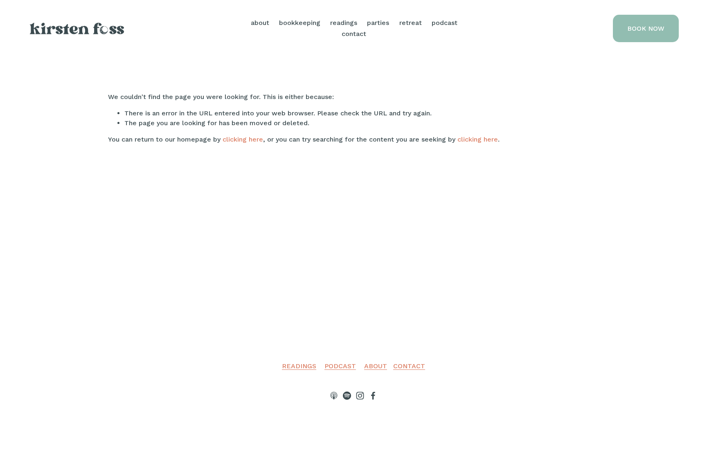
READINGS (299, 366)
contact (354, 34)
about (260, 23)
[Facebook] (373, 396)
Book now (645, 28)
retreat (410, 23)
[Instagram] (360, 396)
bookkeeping (299, 23)
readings (343, 23)
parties (378, 23)
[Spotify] (347, 396)
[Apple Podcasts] (334, 396)
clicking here (243, 139)
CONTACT (409, 366)
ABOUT (375, 366)
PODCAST (340, 366)
